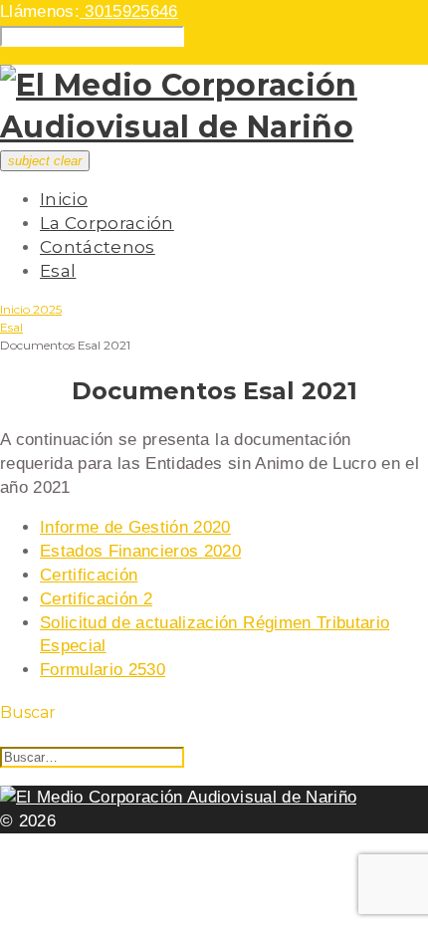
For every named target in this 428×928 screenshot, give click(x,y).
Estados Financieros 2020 (140, 551)
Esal (58, 271)
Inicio (64, 199)
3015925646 (129, 11)
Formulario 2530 (102, 669)
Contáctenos (97, 247)
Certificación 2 (96, 598)
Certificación (88, 575)
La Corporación (107, 223)
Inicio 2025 (31, 309)
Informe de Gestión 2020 (135, 527)
